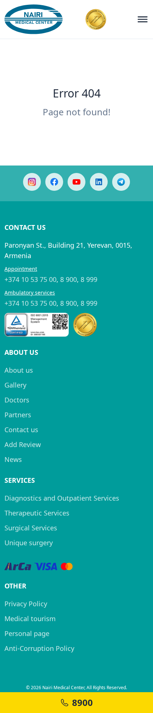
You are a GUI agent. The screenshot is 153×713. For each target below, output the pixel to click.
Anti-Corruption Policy (39, 648)
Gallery (15, 384)
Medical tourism (30, 618)
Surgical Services (30, 527)
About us (18, 370)
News (13, 459)
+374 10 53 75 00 (30, 279)
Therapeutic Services (36, 512)
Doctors (16, 399)
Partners (17, 414)
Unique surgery (28, 542)
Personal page (26, 633)
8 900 (68, 279)
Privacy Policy (25, 603)
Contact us (21, 429)
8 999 (89, 279)
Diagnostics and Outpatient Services (61, 498)
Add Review (22, 444)
